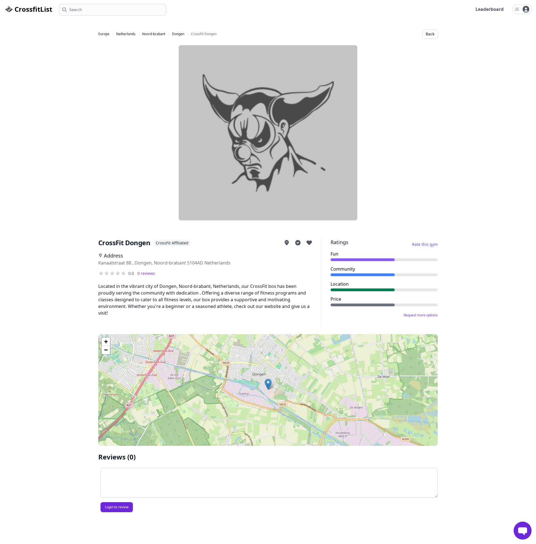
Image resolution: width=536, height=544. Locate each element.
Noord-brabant (153, 34)
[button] (268, 384)
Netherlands (125, 34)
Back (430, 34)
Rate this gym (425, 244)
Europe (103, 34)
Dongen (178, 34)
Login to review (116, 507)
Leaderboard (489, 9)
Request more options (421, 315)
